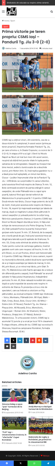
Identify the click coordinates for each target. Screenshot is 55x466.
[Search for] (51, 12)
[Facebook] (7, 340)
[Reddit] (39, 340)
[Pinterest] (32, 340)
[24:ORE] (11, 11)
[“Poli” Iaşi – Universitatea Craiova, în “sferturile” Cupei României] (14, 423)
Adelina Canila (10, 48)
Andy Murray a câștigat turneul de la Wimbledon (40, 407)
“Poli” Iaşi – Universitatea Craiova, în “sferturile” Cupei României (14, 436)
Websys (46, 456)
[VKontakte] (45, 340)
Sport (13, 21)
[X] (13, 340)
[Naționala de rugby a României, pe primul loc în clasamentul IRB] (41, 426)
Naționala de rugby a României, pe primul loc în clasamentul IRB (40, 439)
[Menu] (3, 12)
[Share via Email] (7, 346)
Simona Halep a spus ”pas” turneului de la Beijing (12, 407)
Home (6, 21)
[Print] (13, 346)
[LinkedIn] (20, 340)
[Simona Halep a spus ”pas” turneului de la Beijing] (14, 395)
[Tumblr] (26, 340)
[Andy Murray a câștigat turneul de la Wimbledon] (41, 396)
